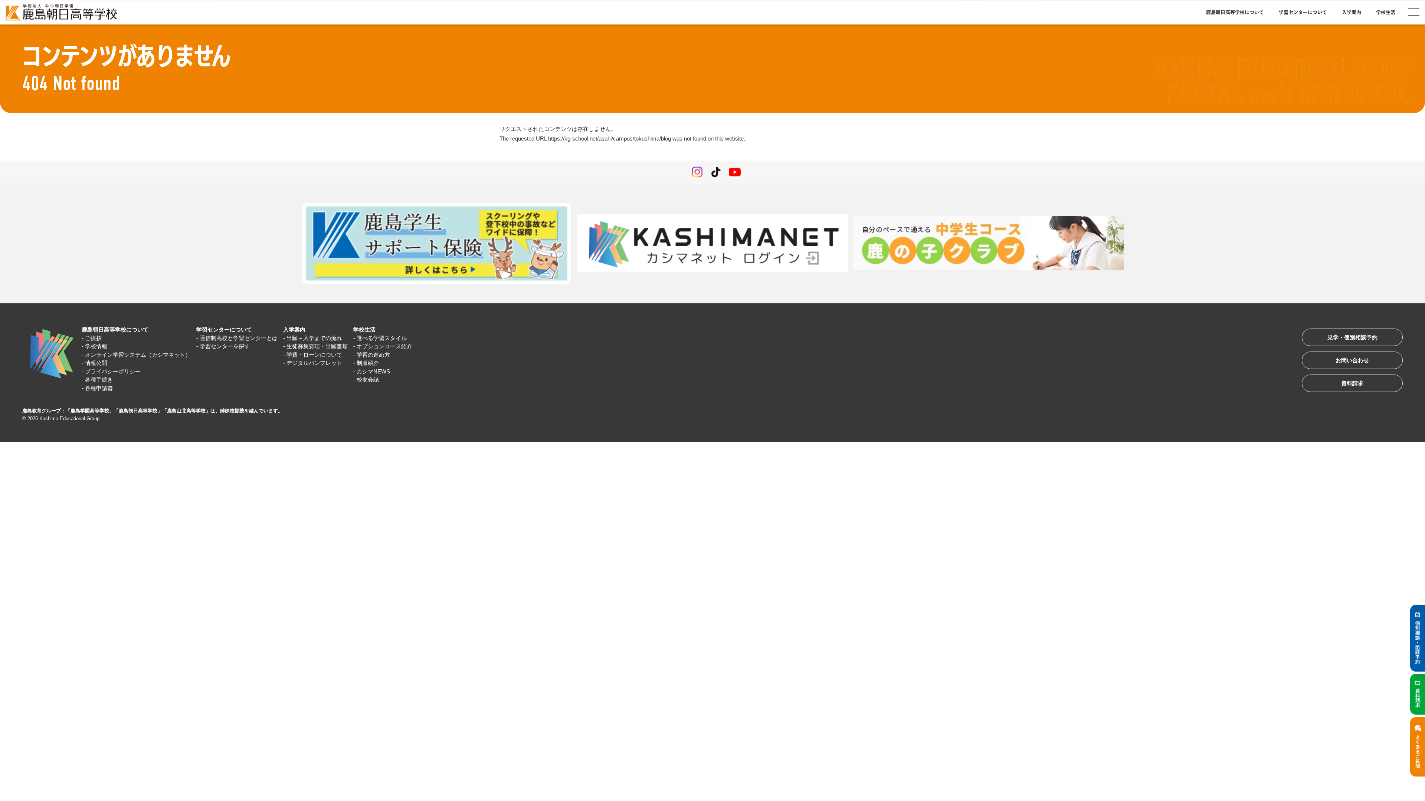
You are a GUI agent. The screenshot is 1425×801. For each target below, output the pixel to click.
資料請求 (1352, 383)
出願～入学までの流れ (314, 338)
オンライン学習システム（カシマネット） (138, 355)
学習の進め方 (373, 355)
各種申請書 (99, 388)
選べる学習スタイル (382, 338)
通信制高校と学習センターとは (239, 338)
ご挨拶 (93, 338)
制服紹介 (368, 363)
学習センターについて (224, 329)
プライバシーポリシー (113, 371)
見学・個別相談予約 (1352, 337)
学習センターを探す (225, 346)
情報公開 (96, 363)
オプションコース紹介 (384, 346)
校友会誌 (368, 379)
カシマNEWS (373, 371)
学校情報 (96, 346)
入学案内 (294, 329)
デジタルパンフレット (314, 363)
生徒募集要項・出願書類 (317, 346)
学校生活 (364, 329)
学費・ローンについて (314, 355)
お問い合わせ (1352, 360)
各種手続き (99, 379)
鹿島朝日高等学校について (115, 329)
